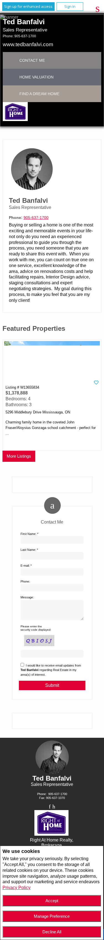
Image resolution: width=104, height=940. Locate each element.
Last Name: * (29, 549)
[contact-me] (11, 60)
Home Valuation (36, 77)
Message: (27, 597)
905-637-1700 (25, 36)
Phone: (25, 581)
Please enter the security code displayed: (36, 628)
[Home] (15, 112)
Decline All (51, 931)
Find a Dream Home (39, 94)
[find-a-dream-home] (11, 94)
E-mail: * (26, 565)
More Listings (19, 456)
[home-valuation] (11, 77)
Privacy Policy (16, 887)
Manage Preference (52, 916)
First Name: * (29, 534)
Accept (51, 900)
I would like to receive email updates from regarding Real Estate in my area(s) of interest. (51, 670)
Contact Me (32, 60)
